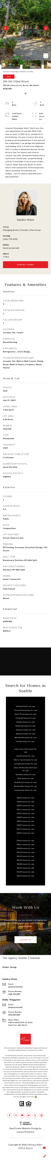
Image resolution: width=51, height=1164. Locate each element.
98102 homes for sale (25, 856)
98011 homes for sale (25, 844)
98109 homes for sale (25, 872)
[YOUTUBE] (22, 1115)
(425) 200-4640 (14, 1015)
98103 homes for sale (25, 860)
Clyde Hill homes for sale (26, 718)
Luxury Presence (25, 1131)
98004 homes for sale (25, 817)
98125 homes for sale (25, 841)
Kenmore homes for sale (25, 730)
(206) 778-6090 (10, 239)
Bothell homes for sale (25, 741)
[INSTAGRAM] (16, 1115)
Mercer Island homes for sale (25, 760)
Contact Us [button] (25, 940)
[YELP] (35, 1115)
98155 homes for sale (25, 876)
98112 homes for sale (25, 829)
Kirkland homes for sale (25, 706)
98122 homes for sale (25, 852)
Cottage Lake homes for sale (25, 764)
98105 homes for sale (25, 813)
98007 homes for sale (25, 833)
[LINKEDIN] (28, 1115)
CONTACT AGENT (25, 265)
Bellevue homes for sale (25, 734)
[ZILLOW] (41, 1115)
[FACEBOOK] (9, 1115)
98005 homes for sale (25, 825)
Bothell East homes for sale (26, 782)
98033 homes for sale (25, 798)
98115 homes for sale (25, 809)
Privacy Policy (35, 1144)
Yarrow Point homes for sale (25, 710)
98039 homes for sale (25, 806)
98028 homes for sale (25, 848)
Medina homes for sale (25, 722)
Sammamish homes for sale (25, 790)
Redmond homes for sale (25, 726)
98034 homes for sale (25, 802)
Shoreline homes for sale (25, 774)
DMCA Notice (25, 1148)
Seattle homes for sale (25, 756)
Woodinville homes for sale (26, 737)
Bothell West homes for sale (25, 786)
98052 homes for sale (25, 821)
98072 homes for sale (25, 868)
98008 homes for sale (25, 864)
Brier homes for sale (25, 778)
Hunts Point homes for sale (25, 714)
